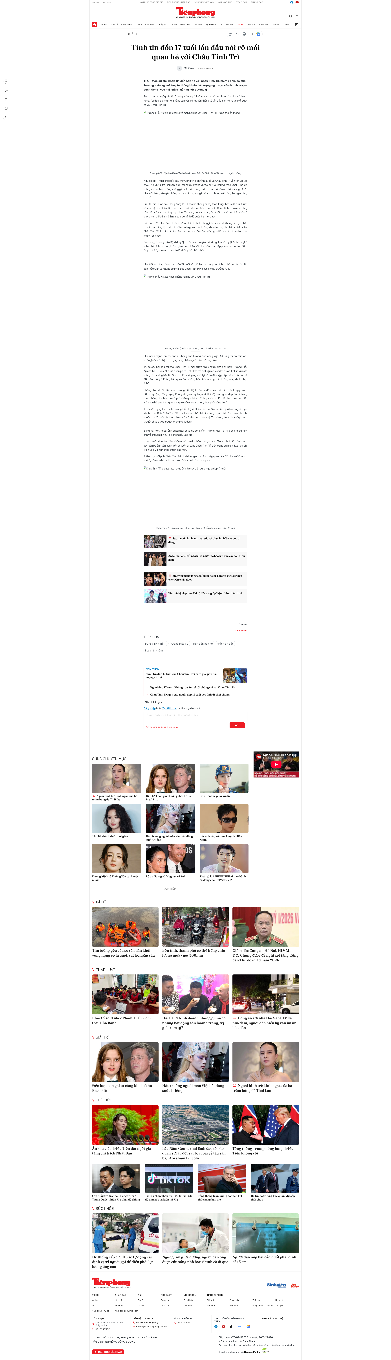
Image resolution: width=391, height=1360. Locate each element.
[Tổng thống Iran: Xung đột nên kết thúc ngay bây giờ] (222, 1178)
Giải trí (240, 24)
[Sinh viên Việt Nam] (276, 1286)
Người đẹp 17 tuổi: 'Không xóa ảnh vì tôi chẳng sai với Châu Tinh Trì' (193, 687)
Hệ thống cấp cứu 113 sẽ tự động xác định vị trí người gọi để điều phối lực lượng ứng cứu (122, 1262)
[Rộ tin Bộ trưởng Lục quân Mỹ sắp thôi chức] (275, 1178)
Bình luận (6, 108)
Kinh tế (114, 24)
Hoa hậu (276, 24)
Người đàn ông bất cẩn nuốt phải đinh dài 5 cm (264, 1259)
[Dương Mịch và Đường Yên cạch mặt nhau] (116, 858)
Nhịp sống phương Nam (126, 1310)
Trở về (6, 117)
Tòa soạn (241, 2)
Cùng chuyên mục (109, 758)
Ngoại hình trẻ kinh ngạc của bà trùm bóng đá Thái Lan (114, 797)
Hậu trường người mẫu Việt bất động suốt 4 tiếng (169, 837)
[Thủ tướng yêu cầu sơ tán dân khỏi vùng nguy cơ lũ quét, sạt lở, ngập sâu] (125, 927)
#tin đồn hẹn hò (203, 643)
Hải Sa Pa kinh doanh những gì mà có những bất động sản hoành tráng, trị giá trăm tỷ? (194, 1023)
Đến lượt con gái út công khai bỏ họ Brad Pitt (168, 797)
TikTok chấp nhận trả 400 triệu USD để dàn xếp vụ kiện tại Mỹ (168, 1197)
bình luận (251, 34)
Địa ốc (138, 24)
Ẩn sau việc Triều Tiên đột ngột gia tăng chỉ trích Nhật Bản (121, 1151)
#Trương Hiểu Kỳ (178, 643)
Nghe (6, 83)
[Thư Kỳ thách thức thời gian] (116, 818)
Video (286, 24)
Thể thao (198, 24)
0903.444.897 (184, 1322)
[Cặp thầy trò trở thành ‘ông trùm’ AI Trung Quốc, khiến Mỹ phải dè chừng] (116, 1178)
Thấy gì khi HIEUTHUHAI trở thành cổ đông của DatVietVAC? (223, 878)
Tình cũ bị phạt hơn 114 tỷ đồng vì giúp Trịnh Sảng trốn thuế (205, 593)
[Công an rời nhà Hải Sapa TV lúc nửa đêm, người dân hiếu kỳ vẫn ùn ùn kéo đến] (265, 994)
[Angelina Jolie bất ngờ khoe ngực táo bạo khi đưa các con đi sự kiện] (155, 559)
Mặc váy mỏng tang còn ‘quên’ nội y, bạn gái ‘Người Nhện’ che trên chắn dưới (205, 577)
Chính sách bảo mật (273, 1318)
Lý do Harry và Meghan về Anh (166, 876)
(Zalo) (155, 1322)
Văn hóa (229, 24)
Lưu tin (6, 100)
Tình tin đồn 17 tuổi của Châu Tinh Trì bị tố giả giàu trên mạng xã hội (182, 675)
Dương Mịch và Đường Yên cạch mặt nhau (115, 878)
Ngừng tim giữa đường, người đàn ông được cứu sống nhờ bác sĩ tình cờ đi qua (195, 1259)
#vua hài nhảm (154, 650)
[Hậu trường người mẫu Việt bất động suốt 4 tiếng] (170, 818)
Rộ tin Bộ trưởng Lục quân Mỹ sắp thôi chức (273, 1197)
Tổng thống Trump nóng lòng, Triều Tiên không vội (262, 1151)
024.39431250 (102, 1329)
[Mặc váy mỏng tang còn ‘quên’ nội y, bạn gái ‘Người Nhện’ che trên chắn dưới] (155, 579)
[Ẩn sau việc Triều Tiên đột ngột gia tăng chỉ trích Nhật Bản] (125, 1125)
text (237, 34)
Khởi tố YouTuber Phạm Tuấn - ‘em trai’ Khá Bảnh (121, 1020)
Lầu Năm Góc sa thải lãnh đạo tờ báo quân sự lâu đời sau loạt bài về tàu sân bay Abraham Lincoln (194, 1153)
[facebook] (291, 2)
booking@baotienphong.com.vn (151, 1326)
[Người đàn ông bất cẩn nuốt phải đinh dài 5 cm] (265, 1233)
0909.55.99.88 (143, 1322)
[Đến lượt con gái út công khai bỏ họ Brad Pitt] (170, 778)
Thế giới (162, 24)
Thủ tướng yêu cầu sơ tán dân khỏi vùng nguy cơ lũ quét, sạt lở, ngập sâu (123, 952)
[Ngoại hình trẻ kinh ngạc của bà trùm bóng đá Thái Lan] (116, 778)
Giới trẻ (173, 24)
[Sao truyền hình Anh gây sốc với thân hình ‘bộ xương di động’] (155, 541)
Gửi (237, 725)
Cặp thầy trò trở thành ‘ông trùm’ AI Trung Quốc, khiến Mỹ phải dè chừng (116, 1197)
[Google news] (250, 1326)
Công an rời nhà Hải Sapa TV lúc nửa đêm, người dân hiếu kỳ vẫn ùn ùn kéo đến (264, 1023)
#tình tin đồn (225, 643)
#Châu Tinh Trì (154, 643)
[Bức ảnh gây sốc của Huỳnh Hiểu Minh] (224, 818)
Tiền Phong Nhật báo (178, 2)
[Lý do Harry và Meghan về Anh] (170, 858)
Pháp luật (185, 24)
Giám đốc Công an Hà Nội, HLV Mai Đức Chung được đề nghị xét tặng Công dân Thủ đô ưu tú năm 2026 (265, 955)
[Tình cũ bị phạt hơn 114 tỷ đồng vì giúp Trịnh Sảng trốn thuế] (155, 596)
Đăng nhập (150, 708)
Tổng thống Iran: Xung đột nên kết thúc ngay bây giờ (220, 1197)
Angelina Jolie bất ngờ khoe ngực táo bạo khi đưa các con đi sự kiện (206, 557)
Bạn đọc (234, 1305)
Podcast (166, 1295)
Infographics (215, 1295)
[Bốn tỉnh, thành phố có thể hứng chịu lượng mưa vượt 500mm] (195, 927)
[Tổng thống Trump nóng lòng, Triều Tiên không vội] (265, 1125)
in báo (244, 34)
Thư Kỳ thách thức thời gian (110, 836)
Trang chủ (94, 24)
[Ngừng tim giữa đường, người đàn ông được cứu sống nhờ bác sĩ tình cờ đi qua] (195, 1233)
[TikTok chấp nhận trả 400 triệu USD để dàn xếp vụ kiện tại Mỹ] (169, 1178)
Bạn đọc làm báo (110, 1351)
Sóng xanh (126, 24)
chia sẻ (230, 34)
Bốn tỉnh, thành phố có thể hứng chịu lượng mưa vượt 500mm (193, 952)
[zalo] (241, 1326)
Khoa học (264, 24)
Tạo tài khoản (169, 708)
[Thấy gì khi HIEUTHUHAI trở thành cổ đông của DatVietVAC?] (224, 858)
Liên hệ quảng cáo (144, 1318)
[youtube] (297, 2)
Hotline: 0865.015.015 (151, 2)
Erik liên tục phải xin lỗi (215, 796)
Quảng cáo (257, 2)
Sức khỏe (150, 24)
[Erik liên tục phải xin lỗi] (224, 778)
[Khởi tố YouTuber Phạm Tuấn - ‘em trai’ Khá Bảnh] (125, 994)
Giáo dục (251, 24)
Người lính (211, 24)
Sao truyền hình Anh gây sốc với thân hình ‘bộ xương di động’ (204, 540)
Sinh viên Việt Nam (204, 2)
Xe (220, 24)
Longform (190, 1295)
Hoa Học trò (225, 2)
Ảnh (140, 1295)
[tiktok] (232, 1326)
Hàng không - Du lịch (262, 1305)
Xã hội (104, 24)
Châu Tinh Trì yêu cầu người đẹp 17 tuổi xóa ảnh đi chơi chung (190, 694)
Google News (258, 34)
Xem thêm (296, 24)
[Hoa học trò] (295, 1286)
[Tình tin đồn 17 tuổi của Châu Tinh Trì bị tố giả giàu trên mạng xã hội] (235, 675)
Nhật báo (120, 1295)
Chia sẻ (6, 91)
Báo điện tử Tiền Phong (195, 12)
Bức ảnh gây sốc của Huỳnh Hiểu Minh (221, 837)
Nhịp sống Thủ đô (100, 1310)
